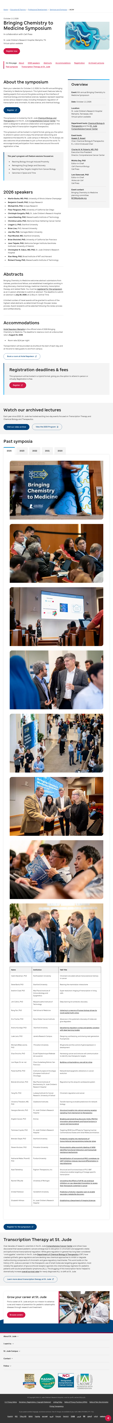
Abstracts (48, 63)
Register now (11, 51)
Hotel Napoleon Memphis (14, 329)
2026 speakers (34, 63)
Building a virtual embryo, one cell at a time (76, 1062)
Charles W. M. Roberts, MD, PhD (84, 149)
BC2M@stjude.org (79, 198)
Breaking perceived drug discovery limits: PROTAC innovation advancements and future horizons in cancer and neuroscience (79, 1121)
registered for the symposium (49, 289)
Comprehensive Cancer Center (42, 121)
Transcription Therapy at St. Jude (36, 66)
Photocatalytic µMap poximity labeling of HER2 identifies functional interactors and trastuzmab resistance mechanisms (78, 1149)
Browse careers (16, 1315)
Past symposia (12, 66)
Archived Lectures (96, 63)
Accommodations (63, 63)
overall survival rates (30, 1271)
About (21, 63)
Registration (79, 63)
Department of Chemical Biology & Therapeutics (57, 1254)
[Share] (108, 1418)
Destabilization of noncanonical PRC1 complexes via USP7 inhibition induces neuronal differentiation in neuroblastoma (79, 1160)
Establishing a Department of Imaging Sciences (77, 1200)
